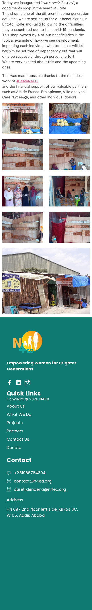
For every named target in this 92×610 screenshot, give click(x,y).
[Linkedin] (18, 382)
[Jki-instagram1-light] (27, 382)
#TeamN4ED (27, 81)
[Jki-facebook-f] (9, 382)
